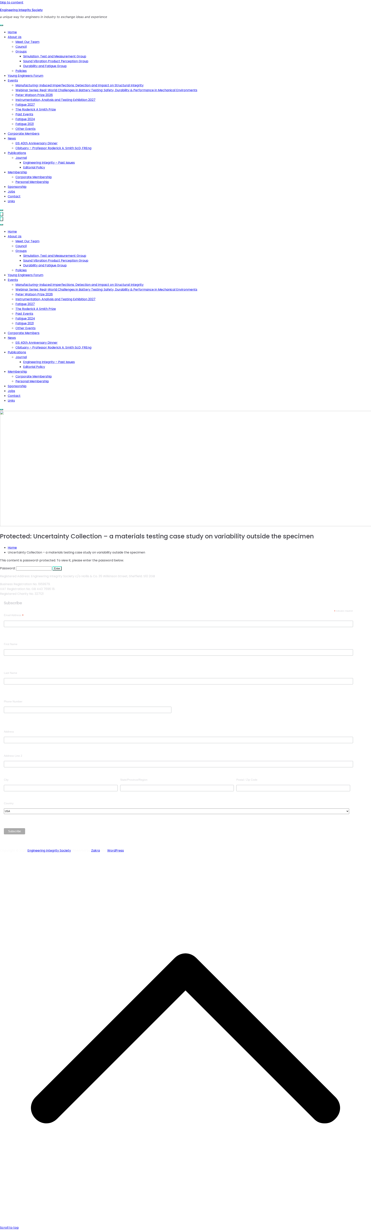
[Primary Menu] (1, 214)
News (12, 138)
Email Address (14, 615)
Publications (17, 153)
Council (21, 46)
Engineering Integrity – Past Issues (49, 162)
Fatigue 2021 (24, 124)
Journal (21, 158)
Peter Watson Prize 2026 (34, 95)
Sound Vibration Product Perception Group (55, 61)
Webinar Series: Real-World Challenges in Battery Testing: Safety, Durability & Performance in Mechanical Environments (106, 90)
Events (13, 80)
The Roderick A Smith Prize (35, 109)
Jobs (11, 191)
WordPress (115, 850)
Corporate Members (23, 133)
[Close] (1, 210)
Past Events (24, 114)
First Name (10, 644)
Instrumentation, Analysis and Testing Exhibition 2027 (55, 100)
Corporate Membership (33, 177)
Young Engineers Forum (25, 75)
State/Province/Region (133, 779)
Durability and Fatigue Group (45, 66)
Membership (17, 172)
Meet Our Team (27, 42)
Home (12, 32)
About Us (14, 37)
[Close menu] (1, 219)
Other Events (25, 129)
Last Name (10, 672)
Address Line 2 (13, 755)
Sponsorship (17, 186)
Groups (21, 51)
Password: (8, 568)
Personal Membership (32, 182)
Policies (21, 71)
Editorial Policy (34, 167)
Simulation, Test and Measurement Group (54, 56)
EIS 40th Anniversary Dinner (36, 143)
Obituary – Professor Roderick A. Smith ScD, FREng (53, 148)
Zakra (95, 850)
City (6, 779)
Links (11, 201)
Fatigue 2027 (25, 104)
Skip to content (11, 2)
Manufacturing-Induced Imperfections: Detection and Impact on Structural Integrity (79, 85)
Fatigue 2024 (25, 119)
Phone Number (13, 701)
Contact (14, 196)
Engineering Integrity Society (21, 10)
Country (9, 803)
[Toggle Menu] (1, 25)
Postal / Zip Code (246, 779)
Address (9, 731)
